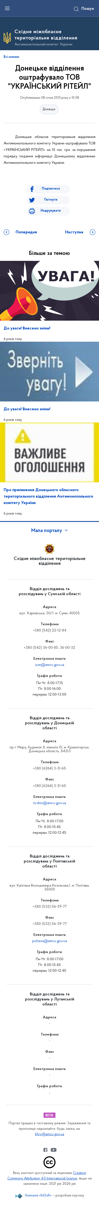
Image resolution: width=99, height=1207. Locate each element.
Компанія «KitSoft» (38, 1195)
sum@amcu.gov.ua (49, 665)
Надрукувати (51, 211)
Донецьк (49, 109)
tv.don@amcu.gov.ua (49, 803)
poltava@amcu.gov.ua (49, 941)
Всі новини (11, 57)
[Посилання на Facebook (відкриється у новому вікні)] (45, 1150)
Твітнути (50, 200)
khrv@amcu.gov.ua (49, 1134)
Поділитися (51, 189)
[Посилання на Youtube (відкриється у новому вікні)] (53, 1150)
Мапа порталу (46, 530)
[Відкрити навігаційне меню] (7, 8)
